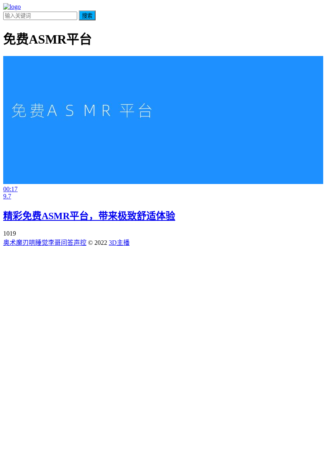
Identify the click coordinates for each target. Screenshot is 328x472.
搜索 (87, 16)
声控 (80, 242)
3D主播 (119, 242)
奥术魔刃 (16, 242)
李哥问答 (61, 242)
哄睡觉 (38, 242)
